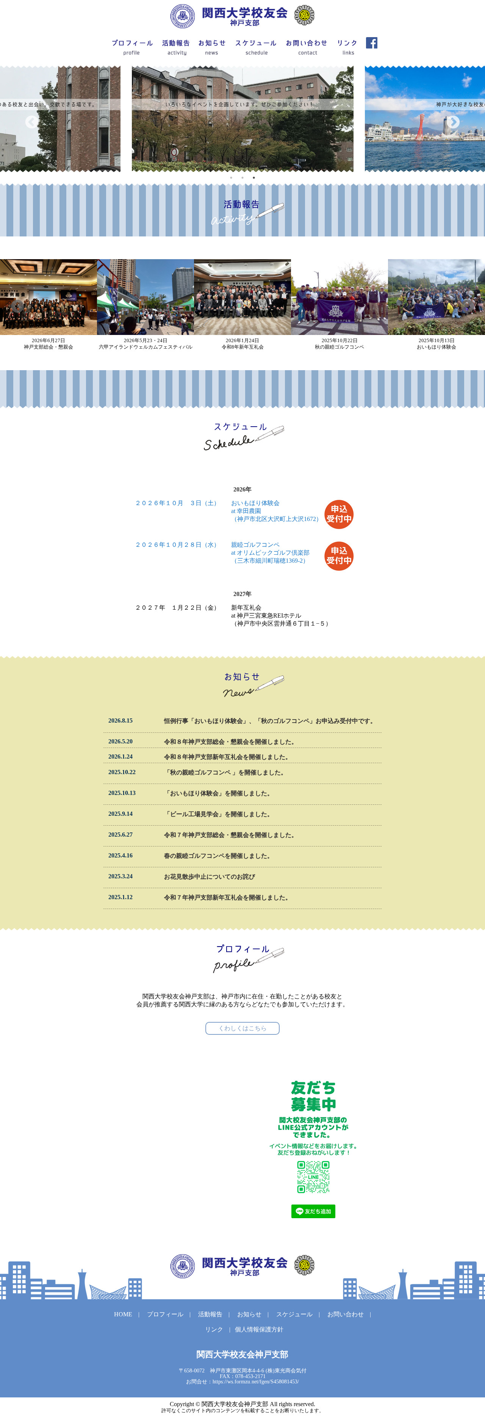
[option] (242, 119)
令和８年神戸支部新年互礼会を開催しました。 (227, 757)
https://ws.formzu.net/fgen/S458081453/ (256, 1381)
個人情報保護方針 (259, 1329)
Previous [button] (31, 122)
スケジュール (294, 1314)
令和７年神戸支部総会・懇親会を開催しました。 (230, 835)
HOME (123, 1314)
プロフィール (165, 1314)
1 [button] (231, 177)
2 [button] (242, 177)
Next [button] (453, 122)
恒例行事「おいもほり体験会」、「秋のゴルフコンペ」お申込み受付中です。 (270, 721)
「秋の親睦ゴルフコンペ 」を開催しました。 (225, 772)
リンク (214, 1329)
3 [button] (254, 177)
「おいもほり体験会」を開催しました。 (218, 793)
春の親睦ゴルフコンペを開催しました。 (218, 856)
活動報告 (210, 1314)
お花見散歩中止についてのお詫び (209, 876)
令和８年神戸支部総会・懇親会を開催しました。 (230, 741)
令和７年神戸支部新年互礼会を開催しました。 (227, 897)
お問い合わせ (345, 1314)
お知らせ (249, 1314)
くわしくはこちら (242, 1028)
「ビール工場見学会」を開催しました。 (218, 814)
